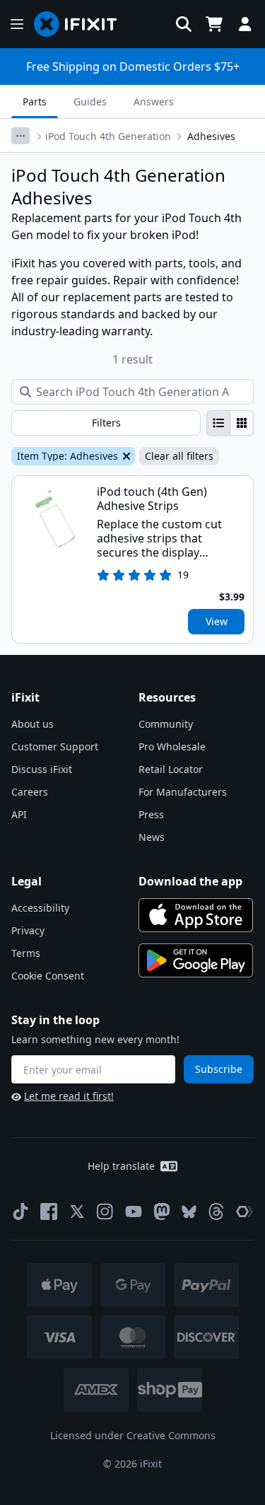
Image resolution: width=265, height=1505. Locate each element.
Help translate (121, 1166)
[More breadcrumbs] (20, 135)
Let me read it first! (69, 1096)
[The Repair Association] (244, 1211)
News (152, 837)
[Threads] (216, 1211)
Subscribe (218, 1069)
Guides (90, 101)
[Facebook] (48, 1211)
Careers (29, 791)
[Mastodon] (161, 1211)
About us (32, 724)
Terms (25, 953)
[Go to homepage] (81, 24)
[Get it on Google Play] (196, 960)
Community (166, 724)
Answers (154, 101)
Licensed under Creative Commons (133, 1435)
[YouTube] (133, 1211)
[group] (230, 423)
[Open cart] (214, 24)
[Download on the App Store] (196, 915)
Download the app (190, 881)
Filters (106, 422)
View (217, 621)
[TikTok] (20, 1211)
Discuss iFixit (41, 769)
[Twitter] (77, 1211)
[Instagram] (105, 1211)
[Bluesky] (189, 1211)
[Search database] (183, 24)
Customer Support (54, 746)
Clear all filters (179, 456)
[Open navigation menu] (17, 24)
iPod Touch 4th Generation (108, 136)
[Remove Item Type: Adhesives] (125, 456)
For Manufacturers (183, 791)
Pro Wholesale (172, 746)
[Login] (245, 24)
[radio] (218, 423)
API (19, 814)
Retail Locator (171, 769)
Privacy (28, 930)
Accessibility (40, 907)
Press (151, 814)
